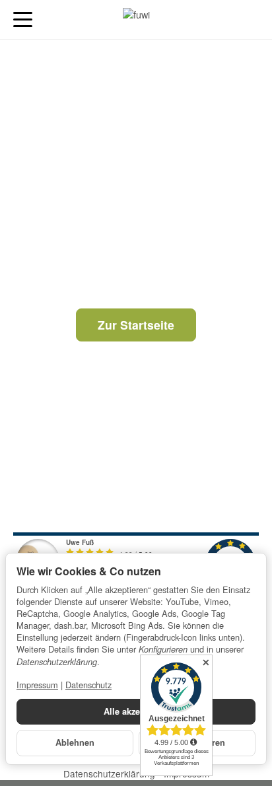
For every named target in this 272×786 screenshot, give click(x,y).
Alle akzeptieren (136, 711)
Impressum (37, 684)
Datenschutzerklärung (110, 773)
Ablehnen (74, 742)
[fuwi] (136, 20)
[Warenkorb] (249, 19)
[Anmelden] (224, 19)
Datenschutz (88, 684)
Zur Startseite (136, 324)
